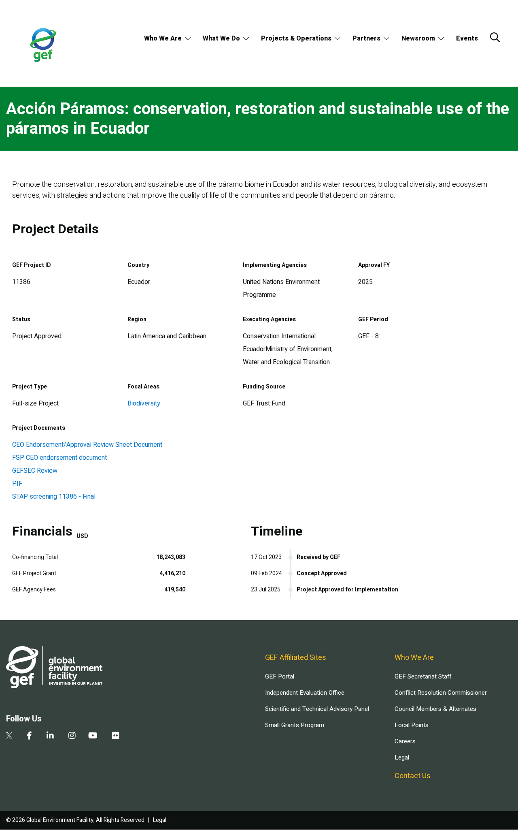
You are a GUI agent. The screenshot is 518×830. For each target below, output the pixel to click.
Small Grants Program (294, 725)
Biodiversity (143, 403)
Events (467, 38)
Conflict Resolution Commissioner (441, 692)
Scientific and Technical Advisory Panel (317, 708)
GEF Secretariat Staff (423, 676)
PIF (17, 484)
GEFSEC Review (34, 471)
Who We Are (163, 38)
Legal (402, 757)
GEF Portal (279, 676)
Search (495, 37)
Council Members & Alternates (435, 708)
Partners (366, 38)
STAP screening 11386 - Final (54, 496)
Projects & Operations (296, 38)
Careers (405, 741)
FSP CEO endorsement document (59, 458)
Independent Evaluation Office (304, 692)
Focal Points (412, 725)
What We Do (221, 38)
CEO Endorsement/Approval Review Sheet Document (87, 445)
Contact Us (413, 775)
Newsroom (418, 38)
